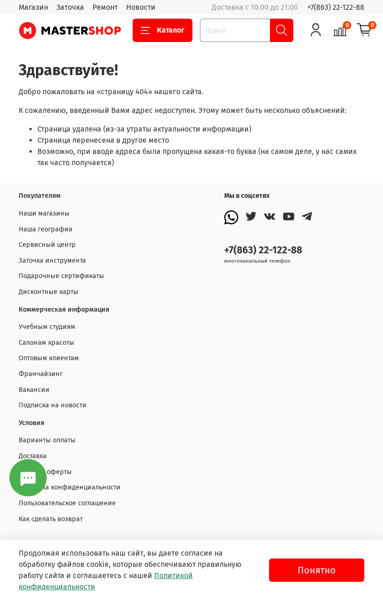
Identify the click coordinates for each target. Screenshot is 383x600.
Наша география (45, 229)
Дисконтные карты (48, 292)
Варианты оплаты (47, 440)
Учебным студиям (47, 327)
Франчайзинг (41, 374)
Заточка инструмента (52, 261)
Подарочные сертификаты (61, 276)
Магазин (33, 7)
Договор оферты (45, 472)
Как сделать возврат (51, 519)
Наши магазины (44, 213)
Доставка (33, 456)
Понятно (317, 570)
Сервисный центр (47, 245)
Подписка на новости (52, 405)
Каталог (170, 30)
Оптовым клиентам (49, 358)
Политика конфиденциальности (70, 487)
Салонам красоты (46, 343)
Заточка (70, 7)
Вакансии (34, 390)
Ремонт (105, 7)
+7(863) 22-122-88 (335, 7)
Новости (141, 7)
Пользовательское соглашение (67, 503)
